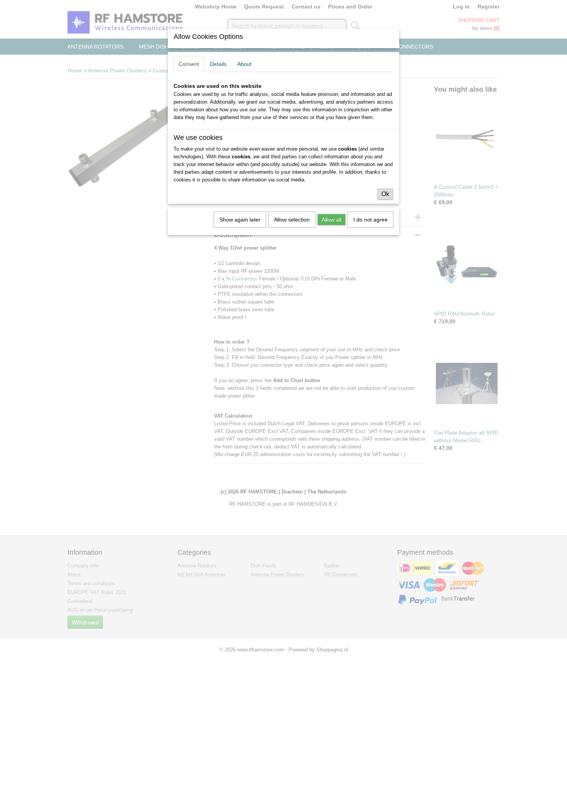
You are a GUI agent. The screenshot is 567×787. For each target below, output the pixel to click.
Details (218, 64)
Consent (189, 64)
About (244, 64)
